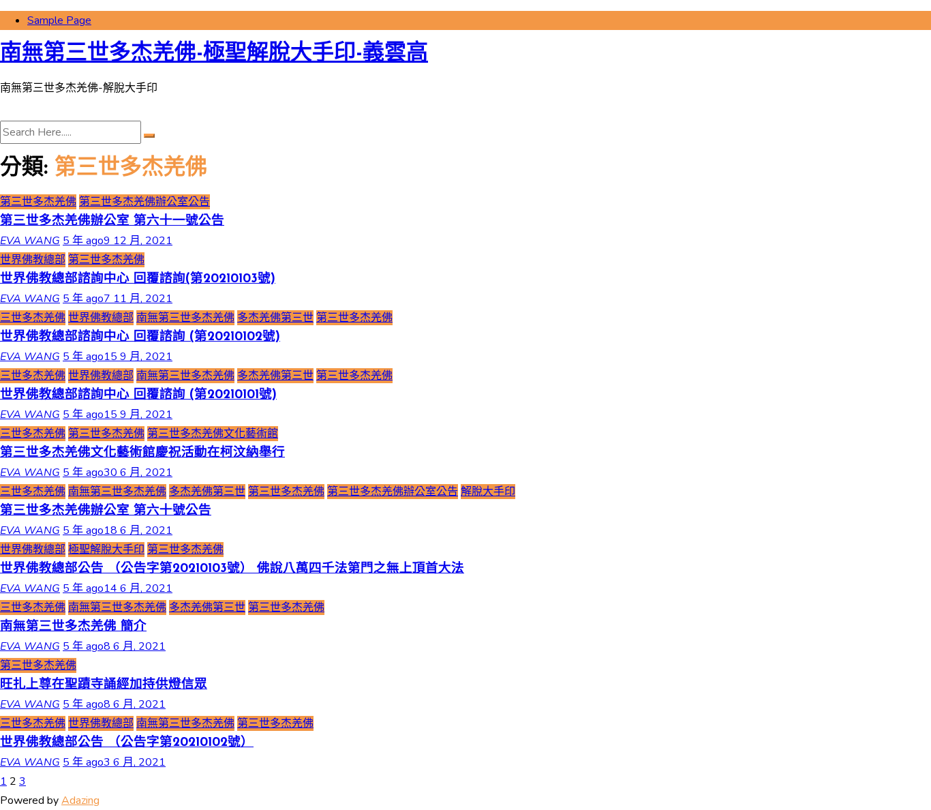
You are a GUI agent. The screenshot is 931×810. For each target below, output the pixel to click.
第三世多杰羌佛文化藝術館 (212, 433)
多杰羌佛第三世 (275, 317)
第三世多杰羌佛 (38, 201)
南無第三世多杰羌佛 (185, 317)
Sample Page (59, 20)
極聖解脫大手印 (106, 549)
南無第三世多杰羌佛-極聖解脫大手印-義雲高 (214, 54)
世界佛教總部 (32, 259)
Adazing (80, 800)
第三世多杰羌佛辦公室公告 (144, 201)
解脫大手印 (488, 491)
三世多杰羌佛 (32, 317)
